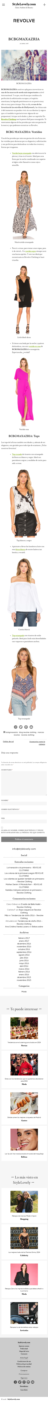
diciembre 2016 (24, 943)
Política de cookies (24, 1367)
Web (3, 818)
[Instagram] (28, 1382)
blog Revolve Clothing (27, 732)
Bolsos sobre (37, 926)
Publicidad (24, 1349)
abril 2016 (24, 966)
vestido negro (30, 251)
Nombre (5, 800)
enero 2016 (24, 974)
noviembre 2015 (24, 980)
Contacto (24, 1354)
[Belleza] (24, 1150)
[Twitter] (20, 1382)
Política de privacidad (24, 1364)
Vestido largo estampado (21, 153)
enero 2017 (24, 941)
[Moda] (24, 1075)
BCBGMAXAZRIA (12, 732)
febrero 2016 (24, 971)
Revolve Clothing (27, 735)
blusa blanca (20, 550)
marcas (41, 732)
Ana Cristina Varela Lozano (17, 926)
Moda (24, 991)
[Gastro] (24, 1113)
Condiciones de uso (24, 1361)
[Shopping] (24, 1212)
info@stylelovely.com (24, 848)
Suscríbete (24, 1390)
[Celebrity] (24, 1248)
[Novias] (24, 1038)
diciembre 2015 (24, 977)
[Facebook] (15, 1382)
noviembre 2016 (24, 946)
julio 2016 (24, 957)
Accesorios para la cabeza (37, 742)
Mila (6, 915)
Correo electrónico (10, 809)
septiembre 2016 (24, 952)
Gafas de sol (8, 741)
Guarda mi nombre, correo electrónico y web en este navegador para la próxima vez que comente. (23, 831)
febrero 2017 (24, 938)
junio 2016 (24, 960)
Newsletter (24, 1386)
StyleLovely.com (24, 4)
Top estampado (18, 636)
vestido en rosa (35, 346)
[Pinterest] (24, 1382)
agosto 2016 (24, 955)
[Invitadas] (24, 1323)
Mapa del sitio (24, 1351)
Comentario (7, 770)
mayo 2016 (24, 963)
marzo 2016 (24, 969)
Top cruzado (17, 454)
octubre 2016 (24, 949)
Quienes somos (24, 1346)
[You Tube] (33, 1382)
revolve (17, 735)
